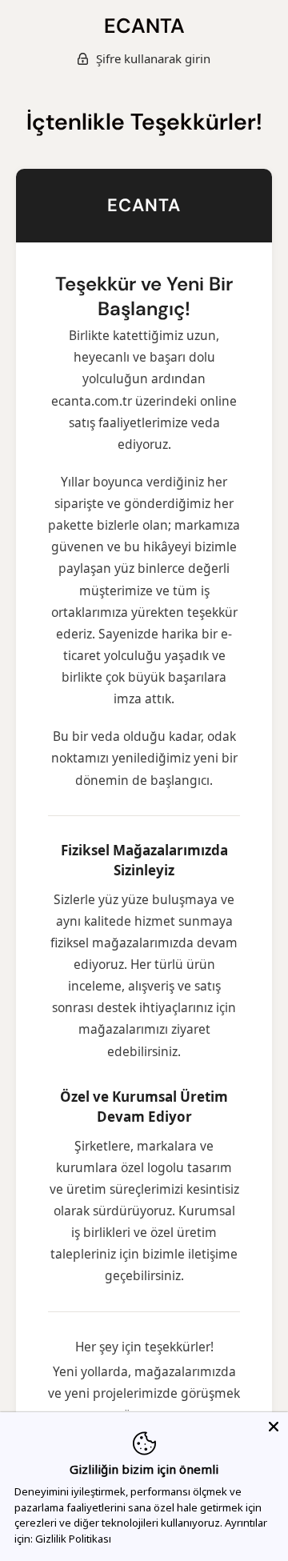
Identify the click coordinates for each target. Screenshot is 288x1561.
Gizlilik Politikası (73, 1538)
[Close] (274, 1427)
